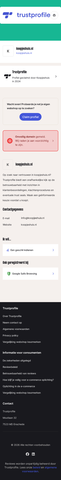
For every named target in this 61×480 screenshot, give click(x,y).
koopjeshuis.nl (24, 53)
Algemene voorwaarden (16, 329)
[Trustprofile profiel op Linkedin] (33, 453)
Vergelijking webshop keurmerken (22, 341)
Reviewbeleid (10, 366)
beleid (36, 467)
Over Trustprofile (12, 316)
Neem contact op (12, 322)
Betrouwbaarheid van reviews (19, 373)
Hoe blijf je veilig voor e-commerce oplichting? (28, 379)
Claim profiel (30, 117)
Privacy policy (10, 335)
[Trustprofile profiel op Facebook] (27, 453)
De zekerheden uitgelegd (17, 360)
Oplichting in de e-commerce (19, 386)
